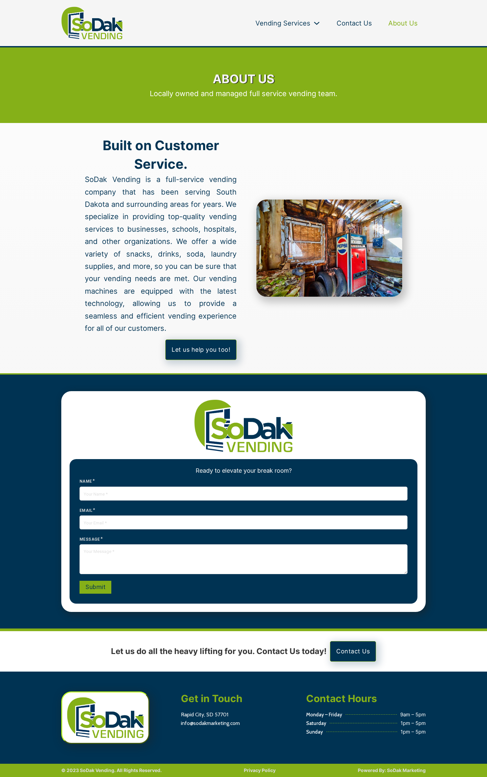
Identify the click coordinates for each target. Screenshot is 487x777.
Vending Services (282, 23)
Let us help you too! (201, 349)
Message (90, 539)
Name (86, 481)
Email (86, 510)
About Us (402, 23)
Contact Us (354, 23)
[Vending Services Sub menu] (316, 23)
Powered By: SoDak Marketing (392, 770)
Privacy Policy (260, 770)
